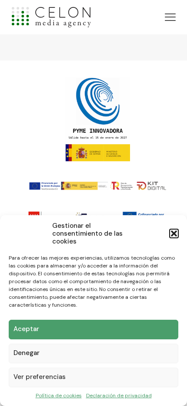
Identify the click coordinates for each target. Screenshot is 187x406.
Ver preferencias (39, 376)
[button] (174, 233)
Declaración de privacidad (119, 395)
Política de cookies (59, 395)
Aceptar (26, 329)
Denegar (26, 352)
